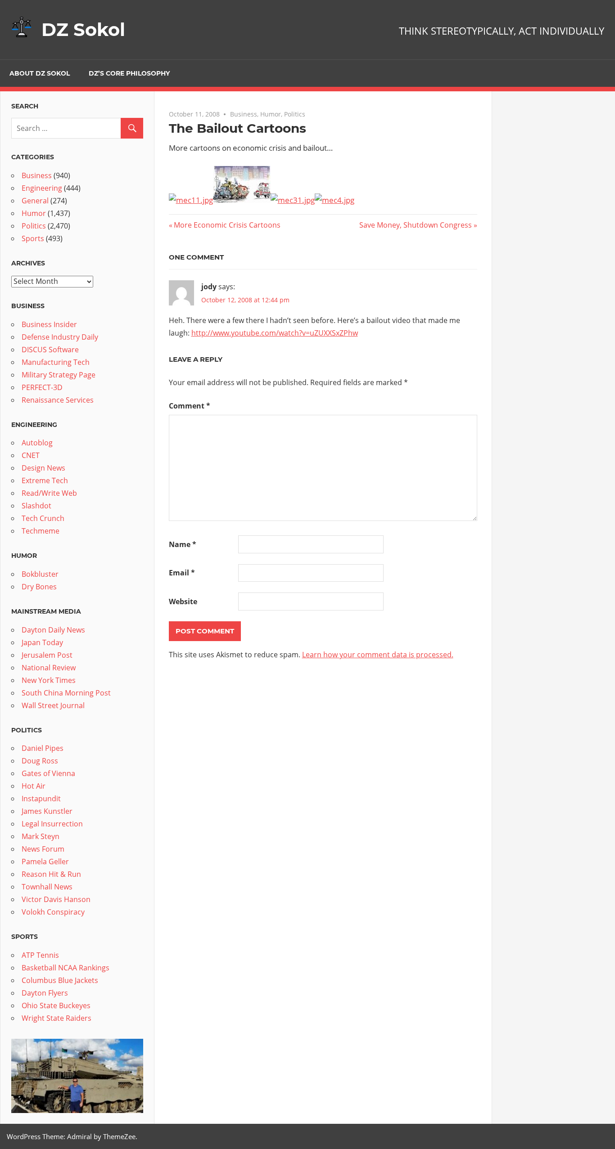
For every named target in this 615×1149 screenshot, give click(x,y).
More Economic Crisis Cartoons (226, 225)
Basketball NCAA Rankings (65, 968)
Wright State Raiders (56, 1018)
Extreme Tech (45, 480)
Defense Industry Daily (60, 337)
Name (182, 544)
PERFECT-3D (42, 387)
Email (182, 573)
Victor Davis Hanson (56, 899)
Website (183, 601)
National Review (49, 668)
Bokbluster (40, 574)
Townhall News (47, 887)
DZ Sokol (83, 29)
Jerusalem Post (47, 655)
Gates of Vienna (48, 773)
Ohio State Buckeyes (56, 1005)
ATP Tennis (40, 955)
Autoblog (37, 443)
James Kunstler (47, 811)
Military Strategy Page (58, 375)
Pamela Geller (45, 861)
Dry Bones (39, 587)
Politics (294, 114)
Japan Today (42, 642)
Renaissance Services (58, 400)
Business (243, 114)
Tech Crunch (43, 518)
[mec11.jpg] (191, 200)
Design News (43, 468)
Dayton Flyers (45, 993)
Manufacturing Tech (56, 362)
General (35, 201)
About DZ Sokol (39, 73)
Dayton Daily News (53, 630)
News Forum (43, 849)
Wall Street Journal (53, 705)
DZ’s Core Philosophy (129, 73)
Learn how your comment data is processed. (377, 655)
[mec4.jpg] (334, 200)
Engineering (42, 188)
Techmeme (40, 531)
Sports (33, 238)
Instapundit (41, 798)
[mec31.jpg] (293, 200)
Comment (189, 406)
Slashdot (36, 506)
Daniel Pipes (42, 748)
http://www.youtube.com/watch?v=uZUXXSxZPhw (274, 333)
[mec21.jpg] (242, 200)
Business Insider (49, 324)
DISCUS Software (50, 350)
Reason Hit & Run (51, 874)
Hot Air (33, 786)
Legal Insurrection (52, 824)
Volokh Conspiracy (53, 912)
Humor (270, 114)
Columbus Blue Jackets (60, 980)
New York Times (49, 680)
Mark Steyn (40, 836)
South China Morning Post (66, 693)
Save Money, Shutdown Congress (415, 225)
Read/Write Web (49, 493)
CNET (31, 455)
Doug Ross (40, 761)
